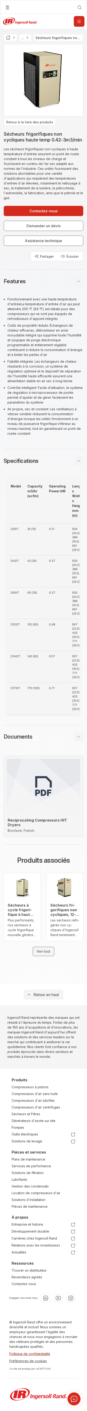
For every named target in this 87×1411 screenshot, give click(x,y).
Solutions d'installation (28, 1200)
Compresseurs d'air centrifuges (36, 1107)
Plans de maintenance (28, 1159)
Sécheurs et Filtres (26, 1114)
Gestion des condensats (30, 1186)
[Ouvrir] (79, 21)
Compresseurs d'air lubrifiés (33, 1100)
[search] (79, 7)
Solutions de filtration (28, 1173)
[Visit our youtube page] (58, 1298)
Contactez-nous (24, 1284)
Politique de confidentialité (29, 1354)
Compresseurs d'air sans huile (35, 1094)
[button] (43, 281)
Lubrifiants (19, 1179)
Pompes (18, 1127)
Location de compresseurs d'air (36, 1193)
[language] (7, 7)
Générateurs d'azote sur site (33, 1121)
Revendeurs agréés (27, 1277)
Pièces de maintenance (30, 1206)
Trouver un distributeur (29, 1270)
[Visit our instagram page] (70, 1298)
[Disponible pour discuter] (74, 1398)
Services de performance (31, 1166)
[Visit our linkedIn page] (45, 1298)
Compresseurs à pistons (30, 1087)
